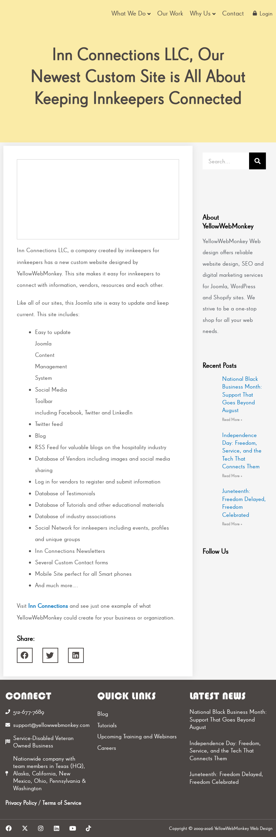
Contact (233, 13)
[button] (25, 655)
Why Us (200, 13)
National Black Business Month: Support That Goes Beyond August (242, 394)
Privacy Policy (21, 802)
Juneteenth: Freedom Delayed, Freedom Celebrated (226, 777)
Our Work (170, 13)
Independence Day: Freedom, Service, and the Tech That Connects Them (242, 450)
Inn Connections (48, 605)
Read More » (232, 419)
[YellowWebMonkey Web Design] (30, 13)
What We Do (128, 13)
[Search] (257, 161)
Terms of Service (61, 802)
